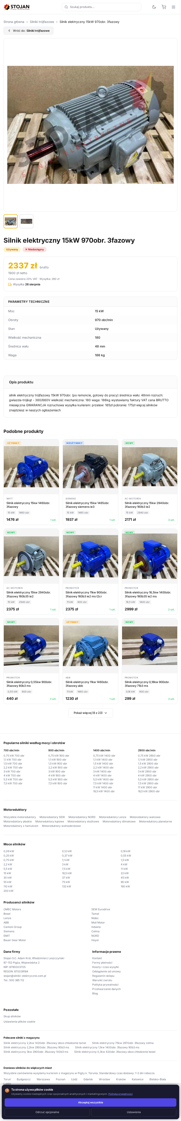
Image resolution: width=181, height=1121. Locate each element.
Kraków (121, 1079)
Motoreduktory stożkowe (83, 821)
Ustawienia (134, 1112)
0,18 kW (125, 851)
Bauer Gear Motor (15, 940)
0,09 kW (9, 851)
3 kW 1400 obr (102, 771)
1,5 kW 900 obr (57, 763)
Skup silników (12, 1016)
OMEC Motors (12, 909)
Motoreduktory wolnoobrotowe (61, 825)
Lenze (7, 918)
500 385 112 (16, 980)
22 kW (125, 873)
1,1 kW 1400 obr (103, 759)
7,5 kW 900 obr (57, 783)
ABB (6, 922)
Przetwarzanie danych (106, 989)
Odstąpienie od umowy (106, 971)
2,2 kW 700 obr (13, 767)
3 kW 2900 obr (147, 771)
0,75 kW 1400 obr (104, 755)
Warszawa (43, 1079)
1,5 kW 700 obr (13, 763)
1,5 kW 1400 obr (103, 763)
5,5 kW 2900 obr (148, 779)
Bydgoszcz (24, 1079)
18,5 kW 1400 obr (104, 791)
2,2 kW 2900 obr (148, 767)
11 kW (124, 868)
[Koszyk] (164, 7)
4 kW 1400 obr (102, 775)
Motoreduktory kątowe (49, 821)
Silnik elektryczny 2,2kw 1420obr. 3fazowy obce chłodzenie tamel (45, 1043)
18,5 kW (67, 873)
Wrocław (104, 1079)
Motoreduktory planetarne (155, 821)
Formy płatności (102, 962)
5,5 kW (8, 868)
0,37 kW (67, 855)
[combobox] (101, 7)
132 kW (66, 886)
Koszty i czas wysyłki (105, 967)
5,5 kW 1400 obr (103, 779)
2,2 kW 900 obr (58, 767)
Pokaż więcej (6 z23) (88, 713)
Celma (95, 931)
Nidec (95, 918)
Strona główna (14, 22)
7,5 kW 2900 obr (148, 783)
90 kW (125, 882)
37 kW (66, 877)
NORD (95, 935)
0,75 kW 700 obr (14, 755)
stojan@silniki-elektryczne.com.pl (25, 975)
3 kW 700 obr (12, 771)
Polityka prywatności (105, 984)
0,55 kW (126, 855)
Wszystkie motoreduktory (20, 817)
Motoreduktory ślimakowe (119, 821)
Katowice (137, 1079)
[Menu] (173, 7)
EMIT (7, 935)
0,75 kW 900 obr (58, 755)
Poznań (60, 1079)
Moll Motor (98, 922)
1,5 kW (125, 860)
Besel (7, 913)
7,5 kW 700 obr (13, 783)
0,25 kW (9, 855)
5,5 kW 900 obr (58, 779)
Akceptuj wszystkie (90, 1102)
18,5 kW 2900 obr (149, 791)
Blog (95, 993)
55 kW (7, 882)
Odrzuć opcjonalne (47, 1112)
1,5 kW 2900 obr (148, 763)
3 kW (65, 864)
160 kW (125, 886)
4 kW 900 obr (57, 775)
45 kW (125, 877)
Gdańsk (88, 1079)
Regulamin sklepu (103, 975)
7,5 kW (66, 868)
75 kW (66, 882)
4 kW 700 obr (12, 775)
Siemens (9, 931)
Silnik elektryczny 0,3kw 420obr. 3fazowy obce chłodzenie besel (114, 1051)
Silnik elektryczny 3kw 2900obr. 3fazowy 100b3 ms (36, 1051)
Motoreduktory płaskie (18, 821)
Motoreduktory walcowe (145, 817)
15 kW (7, 873)
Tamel (95, 913)
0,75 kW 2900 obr (149, 755)
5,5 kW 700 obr (13, 779)
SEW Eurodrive (100, 909)
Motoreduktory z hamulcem (21, 825)
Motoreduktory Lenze (112, 817)
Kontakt (97, 958)
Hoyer (95, 940)
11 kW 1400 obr (102, 787)
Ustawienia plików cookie (19, 1021)
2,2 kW (8, 864)
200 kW (8, 890)
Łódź (74, 1079)
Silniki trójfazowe (42, 22)
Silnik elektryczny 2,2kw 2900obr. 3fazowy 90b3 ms (36, 1047)
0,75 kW (9, 860)
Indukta (96, 927)
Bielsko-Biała (157, 1079)
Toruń (7, 1079)
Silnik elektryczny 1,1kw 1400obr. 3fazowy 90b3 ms (107, 1047)
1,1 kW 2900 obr (148, 759)
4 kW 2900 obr (147, 775)
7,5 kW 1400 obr (103, 783)
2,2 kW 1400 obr (103, 767)
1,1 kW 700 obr (13, 759)
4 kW (124, 864)
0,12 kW (67, 851)
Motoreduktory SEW (52, 817)
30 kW (8, 877)
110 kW (8, 886)
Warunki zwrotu (102, 980)
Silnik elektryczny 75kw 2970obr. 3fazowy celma (123, 1043)
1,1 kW (66, 860)
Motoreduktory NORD (82, 817)
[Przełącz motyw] (154, 7)
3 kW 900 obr (56, 771)
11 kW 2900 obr (147, 787)
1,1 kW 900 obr (57, 759)
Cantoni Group (13, 927)
